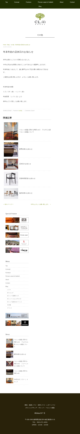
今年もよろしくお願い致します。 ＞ (41, 204)
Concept (16, 2)
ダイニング (10, 293)
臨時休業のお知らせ (25, 193)
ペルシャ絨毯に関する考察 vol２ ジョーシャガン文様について (21, 363)
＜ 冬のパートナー (8, 204)
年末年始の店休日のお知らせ (22, 44)
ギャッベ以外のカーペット (14, 302)
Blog (40, 6)
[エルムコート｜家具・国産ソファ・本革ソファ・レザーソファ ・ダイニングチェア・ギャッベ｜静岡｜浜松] (40, 14)
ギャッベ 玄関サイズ (13, 296)
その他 (40, 35)
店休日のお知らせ (25, 164)
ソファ (9, 289)
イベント (9, 308)
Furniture (28, 2)
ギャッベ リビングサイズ (14, 299)
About (61, 2)
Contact (72, 2)
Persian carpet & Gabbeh (45, 2)
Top (6, 2)
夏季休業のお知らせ (25, 149)
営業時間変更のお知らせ (27, 178)
